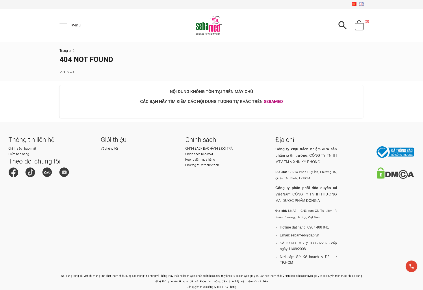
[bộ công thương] (395, 157)
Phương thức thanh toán (202, 165)
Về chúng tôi (109, 148)
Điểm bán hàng (18, 154)
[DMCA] (395, 178)
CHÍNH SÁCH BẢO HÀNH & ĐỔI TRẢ (209, 148)
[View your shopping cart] (359, 25)
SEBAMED (273, 101)
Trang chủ (66, 51)
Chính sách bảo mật (22, 148)
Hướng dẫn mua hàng (200, 159)
